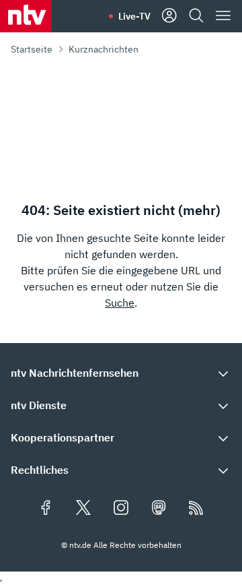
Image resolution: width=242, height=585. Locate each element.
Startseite (31, 49)
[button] (121, 373)
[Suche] (196, 16)
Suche (119, 302)
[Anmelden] (169, 16)
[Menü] (223, 16)
